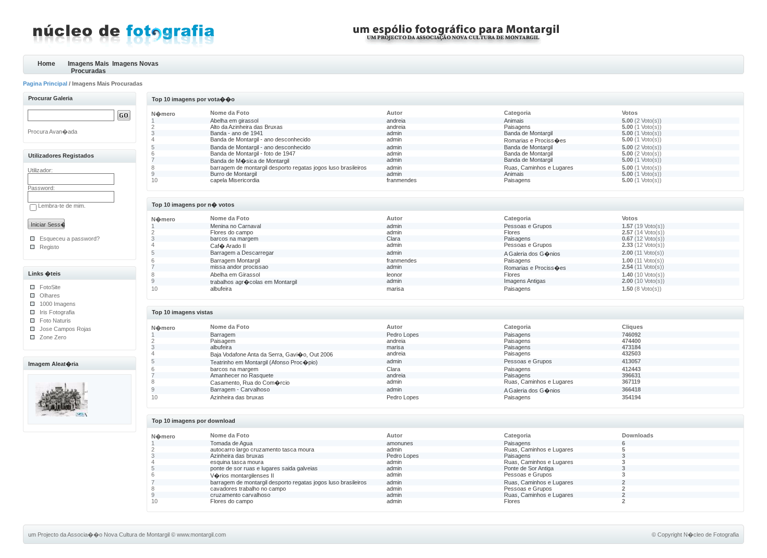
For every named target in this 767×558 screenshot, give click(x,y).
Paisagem (222, 341)
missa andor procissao (239, 267)
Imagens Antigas (525, 281)
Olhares (50, 295)
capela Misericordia (234, 180)
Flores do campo (231, 232)
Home (46, 63)
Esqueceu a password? (70, 238)
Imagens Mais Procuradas (88, 67)
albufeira (221, 289)
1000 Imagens (58, 304)
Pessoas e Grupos (528, 226)
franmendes (402, 180)
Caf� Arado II (228, 246)
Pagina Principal (45, 83)
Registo (49, 247)
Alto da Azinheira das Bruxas (246, 127)
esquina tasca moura (236, 462)
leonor (394, 274)
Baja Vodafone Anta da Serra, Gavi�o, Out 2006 (271, 354)
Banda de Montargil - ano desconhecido (260, 139)
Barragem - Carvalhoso (240, 389)
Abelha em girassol (234, 120)
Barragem (222, 334)
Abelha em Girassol (235, 274)
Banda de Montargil (528, 133)
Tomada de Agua (231, 443)
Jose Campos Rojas (65, 329)
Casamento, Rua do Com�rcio (250, 382)
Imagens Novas (135, 63)
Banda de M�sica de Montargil (249, 161)
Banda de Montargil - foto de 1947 (252, 153)
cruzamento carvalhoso (240, 495)
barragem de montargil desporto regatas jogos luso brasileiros (288, 167)
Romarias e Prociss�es (535, 140)
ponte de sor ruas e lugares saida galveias (264, 468)
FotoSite (50, 287)
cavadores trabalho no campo (248, 488)
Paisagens (517, 127)
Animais (514, 120)
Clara (393, 238)
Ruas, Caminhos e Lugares (538, 167)
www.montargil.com (201, 534)
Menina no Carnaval (235, 226)
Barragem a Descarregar (242, 253)
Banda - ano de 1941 (236, 133)
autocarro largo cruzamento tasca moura (262, 449)
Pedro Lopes (403, 334)
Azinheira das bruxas (237, 397)
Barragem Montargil (235, 260)
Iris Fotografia (57, 312)
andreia (396, 120)
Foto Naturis (55, 320)
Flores (512, 232)
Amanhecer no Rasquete (241, 375)
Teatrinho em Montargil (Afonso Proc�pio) (264, 362)
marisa (395, 289)
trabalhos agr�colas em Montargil (253, 282)
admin (394, 133)
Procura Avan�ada (52, 131)
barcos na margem (234, 238)
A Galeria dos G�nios (532, 254)
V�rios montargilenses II (242, 475)
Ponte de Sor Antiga (529, 468)
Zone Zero (53, 337)
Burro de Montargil (233, 174)
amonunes (400, 443)
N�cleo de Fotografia (711, 534)
